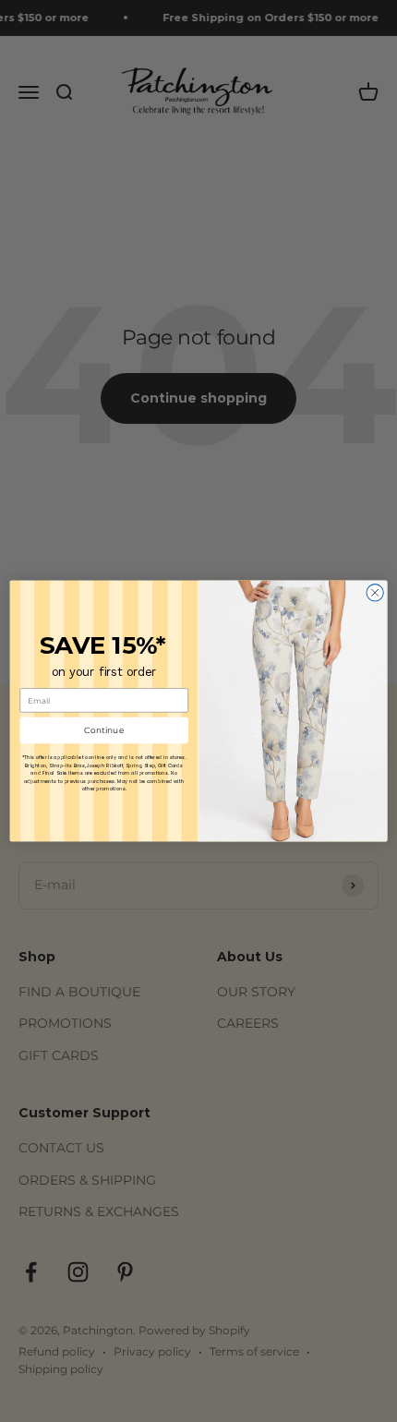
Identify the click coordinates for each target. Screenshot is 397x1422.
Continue (104, 730)
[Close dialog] (375, 592)
